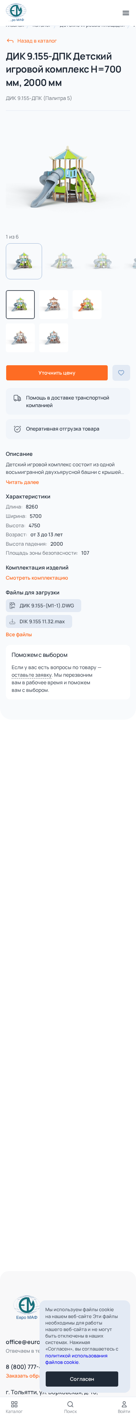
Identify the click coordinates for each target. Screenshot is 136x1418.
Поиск (70, 1411)
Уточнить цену (56, 372)
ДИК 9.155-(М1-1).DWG (47, 605)
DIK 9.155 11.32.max (42, 621)
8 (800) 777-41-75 (30, 1367)
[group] (68, 178)
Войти (124, 1411)
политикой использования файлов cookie (76, 1358)
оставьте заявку (31, 674)
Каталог (14, 1411)
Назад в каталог (37, 40)
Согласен (82, 1378)
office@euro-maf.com (36, 1342)
